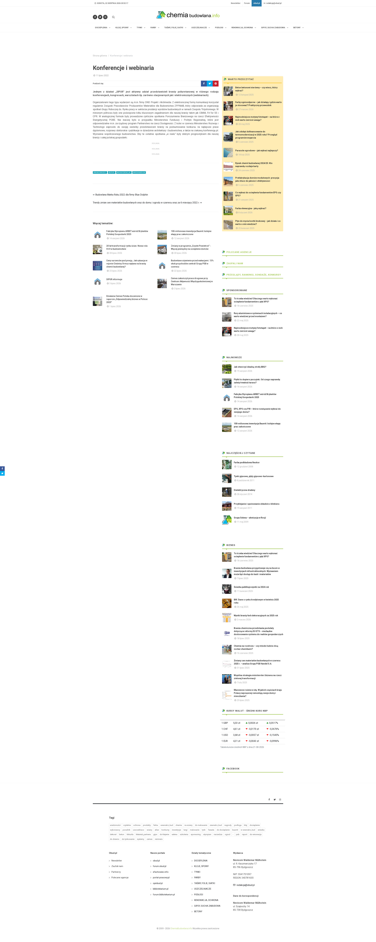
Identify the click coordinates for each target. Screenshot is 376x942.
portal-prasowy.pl (161, 877)
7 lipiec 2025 (242, 578)
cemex (149, 839)
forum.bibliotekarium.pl (164, 894)
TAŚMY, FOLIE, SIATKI (204, 883)
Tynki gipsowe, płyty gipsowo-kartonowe (253, 476)
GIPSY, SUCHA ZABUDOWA (207, 906)
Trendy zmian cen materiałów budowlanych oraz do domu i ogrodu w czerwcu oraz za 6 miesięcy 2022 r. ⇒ (147, 202)
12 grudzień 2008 (245, 466)
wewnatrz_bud (167, 825)
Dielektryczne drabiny (244, 490)
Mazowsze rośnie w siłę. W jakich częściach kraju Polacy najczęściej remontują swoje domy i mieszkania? (258, 693)
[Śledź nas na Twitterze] (100, 17)
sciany (149, 830)
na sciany (188, 825)
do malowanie (201, 825)
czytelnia (127, 825)
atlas (157, 830)
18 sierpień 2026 (244, 387)
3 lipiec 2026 (115, 283)
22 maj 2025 (242, 320)
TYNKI (197, 872)
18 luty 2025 (244, 154)
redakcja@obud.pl (273, 3)
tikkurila (130, 834)
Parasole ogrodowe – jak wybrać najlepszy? (256, 150)
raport (244, 834)
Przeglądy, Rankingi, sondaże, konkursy (253, 274)
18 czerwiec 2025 (245, 306)
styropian (207, 834)
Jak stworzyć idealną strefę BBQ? (250, 367)
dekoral (113, 834)
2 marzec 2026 (244, 619)
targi (185, 830)
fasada (211, 830)
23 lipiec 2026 (115, 271)
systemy (140, 839)
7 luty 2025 (242, 682)
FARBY (197, 877)
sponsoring (196, 834)
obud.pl (156, 860)
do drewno (114, 839)
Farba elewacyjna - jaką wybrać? (250, 208)
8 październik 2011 (245, 480)
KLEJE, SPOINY (201, 866)
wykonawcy (115, 830)
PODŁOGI (198, 894)
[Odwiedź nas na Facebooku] (95, 17)
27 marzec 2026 (246, 109)
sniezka (261, 830)
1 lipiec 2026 (115, 306)
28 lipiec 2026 (115, 253)
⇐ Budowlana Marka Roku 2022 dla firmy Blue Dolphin (120, 194)
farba (155, 825)
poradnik (126, 830)
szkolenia (184, 834)
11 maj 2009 (242, 522)
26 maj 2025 (242, 607)
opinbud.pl (158, 883)
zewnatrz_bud (216, 825)
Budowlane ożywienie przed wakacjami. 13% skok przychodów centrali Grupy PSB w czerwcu (192, 263)
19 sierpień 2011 (244, 508)
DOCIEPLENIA (200, 860)
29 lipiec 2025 (243, 700)
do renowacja (255, 834)
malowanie (194, 830)
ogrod (227, 834)
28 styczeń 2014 (244, 494)
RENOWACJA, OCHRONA (206, 900)
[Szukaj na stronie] (113, 17)
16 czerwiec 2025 (245, 653)
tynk (203, 830)
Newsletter (235, 3)
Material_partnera (143, 834)
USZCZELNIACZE (202, 889)
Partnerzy (116, 872)
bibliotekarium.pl (160, 889)
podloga (237, 825)
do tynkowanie (128, 839)
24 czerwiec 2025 (246, 170)
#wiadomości (100, 172)
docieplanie (255, 825)
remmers (158, 839)
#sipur (112, 172)
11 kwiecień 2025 (245, 591)
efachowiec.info (160, 872)
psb (237, 834)
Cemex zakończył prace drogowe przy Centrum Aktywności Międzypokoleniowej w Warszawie (192, 281)
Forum (247, 3)
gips (155, 834)
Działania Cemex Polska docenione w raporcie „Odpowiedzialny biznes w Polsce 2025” (126, 299)
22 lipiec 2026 (180, 271)
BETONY (198, 911)
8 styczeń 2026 (245, 212)
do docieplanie (223, 830)
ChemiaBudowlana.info (181, 928)
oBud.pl (256, 3)
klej (245, 825)
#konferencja (124, 172)
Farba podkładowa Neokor (247, 462)
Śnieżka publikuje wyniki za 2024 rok (251, 587)
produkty (147, 825)
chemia (179, 825)
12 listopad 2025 (246, 95)
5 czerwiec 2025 (246, 142)
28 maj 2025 (244, 124)
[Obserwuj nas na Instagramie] (105, 17)
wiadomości (115, 825)
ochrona (136, 825)
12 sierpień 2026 (181, 238)
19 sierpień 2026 (244, 371)
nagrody (227, 825)
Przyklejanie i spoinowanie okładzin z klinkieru (256, 504)
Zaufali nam (234, 263)
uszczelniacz (138, 830)
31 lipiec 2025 (243, 668)
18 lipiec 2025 (243, 638)
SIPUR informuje (114, 279)
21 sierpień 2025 (246, 200)
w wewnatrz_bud (248, 830)
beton (121, 834)
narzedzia (218, 834)
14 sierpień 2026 (117, 238)
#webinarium (139, 172)
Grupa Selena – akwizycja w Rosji (250, 518)
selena (174, 834)
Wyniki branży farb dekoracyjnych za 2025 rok (256, 615)
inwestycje (176, 830)
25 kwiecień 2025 (246, 228)
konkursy (165, 830)
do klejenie (164, 834)
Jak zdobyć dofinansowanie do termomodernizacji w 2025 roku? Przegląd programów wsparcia (256, 134)
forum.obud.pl (159, 866)
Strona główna (100, 55)
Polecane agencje (239, 252)
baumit (235, 830)
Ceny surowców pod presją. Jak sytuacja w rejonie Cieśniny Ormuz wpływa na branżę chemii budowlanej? (126, 263)
